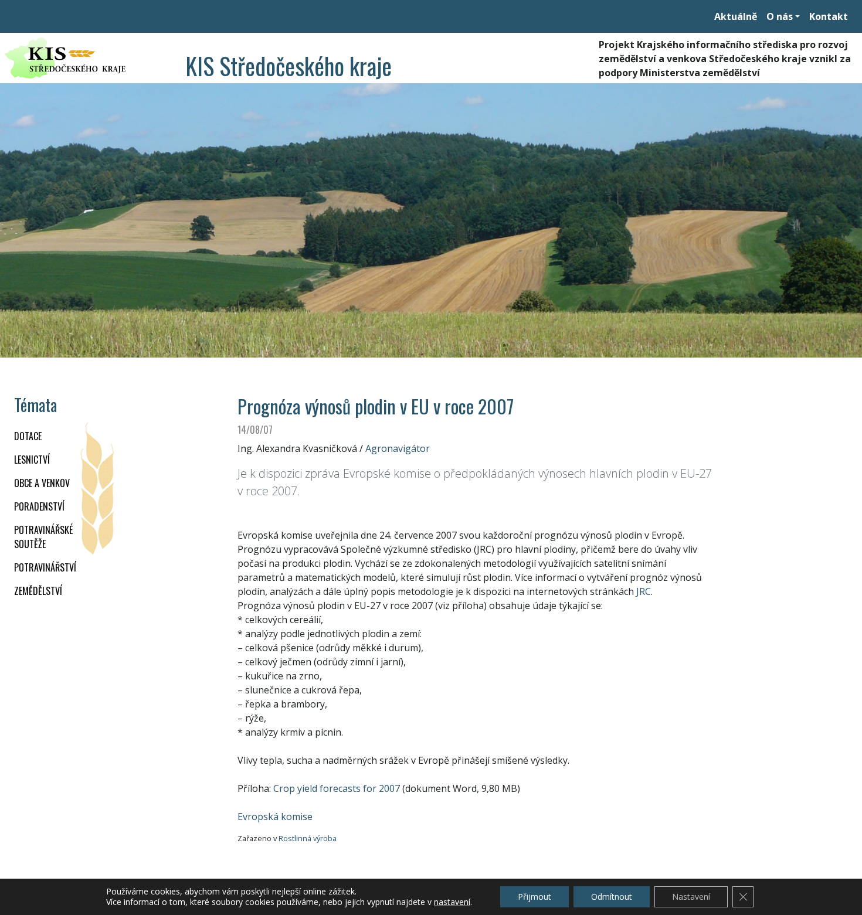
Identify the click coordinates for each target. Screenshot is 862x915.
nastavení (452, 902)
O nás (779, 16)
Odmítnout (611, 896)
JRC (643, 591)
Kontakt (828, 16)
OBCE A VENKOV (42, 483)
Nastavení (691, 896)
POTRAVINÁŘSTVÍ (45, 567)
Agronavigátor (397, 448)
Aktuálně (735, 16)
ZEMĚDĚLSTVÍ (38, 591)
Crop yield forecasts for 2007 (336, 788)
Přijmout (534, 896)
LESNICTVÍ (32, 460)
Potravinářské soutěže (43, 537)
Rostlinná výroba (308, 838)
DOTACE (28, 436)
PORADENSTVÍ (39, 506)
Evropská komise (275, 816)
